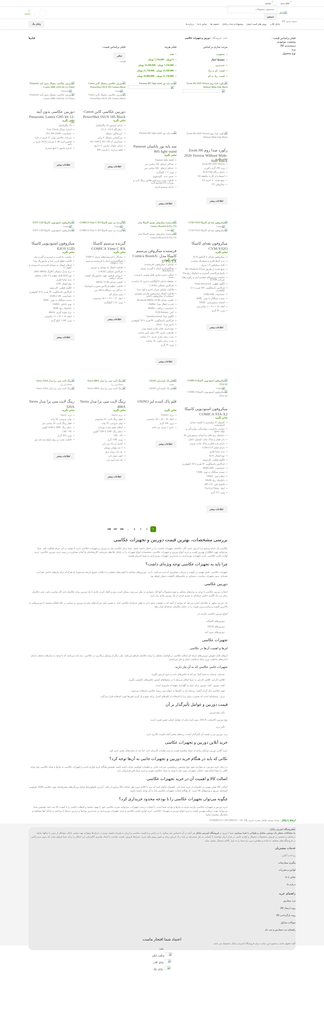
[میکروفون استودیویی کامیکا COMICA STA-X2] (205, 382)
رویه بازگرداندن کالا (286, 915)
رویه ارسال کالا (288, 908)
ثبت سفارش (289, 901)
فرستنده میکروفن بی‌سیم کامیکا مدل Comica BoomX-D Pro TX (154, 256)
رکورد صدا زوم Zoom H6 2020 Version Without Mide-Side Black (206, 155)
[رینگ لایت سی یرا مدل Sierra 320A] (55, 380)
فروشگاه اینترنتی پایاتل (207, 833)
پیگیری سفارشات (287, 862)
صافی (119, 56)
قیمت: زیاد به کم (216, 76)
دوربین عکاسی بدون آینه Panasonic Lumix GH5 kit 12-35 (51, 116)
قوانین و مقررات (287, 870)
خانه (225, 38)
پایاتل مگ (36, 24)
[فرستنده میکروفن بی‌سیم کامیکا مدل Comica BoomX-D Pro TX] (154, 224)
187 (115, 529)
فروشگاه (216, 38)
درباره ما (291, 884)
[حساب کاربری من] (42, 13)
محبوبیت (220, 54)
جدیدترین (220, 65)
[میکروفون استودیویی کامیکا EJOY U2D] (53, 222)
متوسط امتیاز (218, 59)
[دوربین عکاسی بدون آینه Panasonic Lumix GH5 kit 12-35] (51, 85)
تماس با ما (290, 877)
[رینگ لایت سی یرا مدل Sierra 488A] (106, 380)
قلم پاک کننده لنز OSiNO (157, 401)
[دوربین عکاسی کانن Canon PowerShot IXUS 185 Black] (103, 85)
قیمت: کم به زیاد (216, 70)
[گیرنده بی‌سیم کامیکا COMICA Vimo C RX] (103, 222)
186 (121, 529)
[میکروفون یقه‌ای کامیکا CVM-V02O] (208, 222)
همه (172, 54)
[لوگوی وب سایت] (283, 12)
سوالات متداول (288, 922)
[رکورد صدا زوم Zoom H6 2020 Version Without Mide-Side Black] (205, 85)
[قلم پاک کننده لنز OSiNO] (163, 380)
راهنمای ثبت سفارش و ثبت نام (280, 929)
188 (109, 529)
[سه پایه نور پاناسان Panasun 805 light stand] (158, 83)
